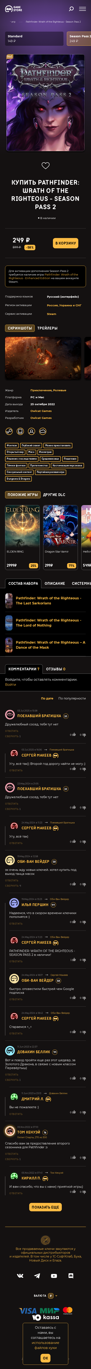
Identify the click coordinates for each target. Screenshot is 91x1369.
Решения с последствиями (22, 458)
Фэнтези (12, 445)
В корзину (65, 243)
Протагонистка (39, 465)
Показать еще (45, 1207)
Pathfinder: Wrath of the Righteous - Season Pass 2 (53, 21)
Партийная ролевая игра (51, 472)
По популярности (72, 698)
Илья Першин (35, 905)
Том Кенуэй (28, 1132)
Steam (51, 314)
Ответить (11, 731)
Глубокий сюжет (31, 445)
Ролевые (59, 390)
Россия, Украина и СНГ (64, 305)
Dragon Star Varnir (57, 551)
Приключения (41, 390)
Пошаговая (70, 458)
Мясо (31, 452)
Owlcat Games (41, 411)
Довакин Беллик (33, 1052)
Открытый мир (15, 452)
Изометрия (45, 452)
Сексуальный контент (19, 472)
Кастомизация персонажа (67, 465)
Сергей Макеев (36, 755)
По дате (47, 698)
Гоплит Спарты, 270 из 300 (32, 1137)
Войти (10, 685)
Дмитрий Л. (33, 1099)
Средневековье (50, 458)
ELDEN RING (15, 551)
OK (45, 1358)
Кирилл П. (31, 1178)
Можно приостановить (58, 445)
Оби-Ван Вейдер (33, 861)
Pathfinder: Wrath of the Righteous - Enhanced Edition (43, 276)
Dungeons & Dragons (18, 478)
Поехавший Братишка (39, 716)
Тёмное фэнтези (16, 465)
